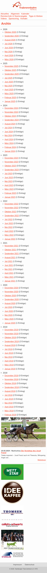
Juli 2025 (8, 78)
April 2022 (9, 231)
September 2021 (12, 254)
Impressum (17, 565)
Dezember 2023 (11, 158)
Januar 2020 (10, 323)
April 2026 (9, 56)
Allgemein (15, 14)
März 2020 (9, 319)
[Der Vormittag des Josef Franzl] (23, 446)
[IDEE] (12, 503)
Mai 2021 (9, 269)
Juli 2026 (8, 44)
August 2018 (10, 391)
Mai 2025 (9, 86)
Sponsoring (14, 18)
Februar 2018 (10, 415)
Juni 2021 (9, 265)
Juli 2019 (8, 349)
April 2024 (9, 139)
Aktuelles (5, 14)
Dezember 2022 (11, 204)
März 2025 (9, 94)
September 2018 (12, 387)
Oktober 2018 (10, 383)
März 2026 (9, 59)
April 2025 (9, 90)
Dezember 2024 (11, 108)
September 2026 (12, 36)
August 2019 (10, 345)
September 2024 (12, 120)
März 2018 (9, 411)
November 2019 (11, 334)
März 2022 (9, 235)
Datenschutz (29, 565)
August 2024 (10, 124)
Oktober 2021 (10, 250)
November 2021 (11, 246)
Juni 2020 (9, 311)
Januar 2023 (10, 197)
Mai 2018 (9, 403)
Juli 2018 (8, 395)
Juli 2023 (8, 174)
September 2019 (12, 341)
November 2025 (11, 66)
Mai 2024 (9, 136)
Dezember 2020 (11, 288)
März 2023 (9, 189)
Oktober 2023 (10, 166)
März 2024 (9, 143)
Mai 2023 (9, 181)
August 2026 (10, 40)
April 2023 (9, 185)
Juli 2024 (8, 128)
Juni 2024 (9, 132)
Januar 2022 (10, 239)
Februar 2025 (10, 98)
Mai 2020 (9, 315)
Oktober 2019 (10, 338)
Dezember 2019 (11, 330)
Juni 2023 (9, 178)
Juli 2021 (8, 261)
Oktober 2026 (10, 32)
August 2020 (10, 303)
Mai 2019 (9, 357)
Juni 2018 (9, 399)
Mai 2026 (9, 52)
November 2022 (11, 208)
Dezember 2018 (11, 376)
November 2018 (11, 379)
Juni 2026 (9, 48)
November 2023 (11, 162)
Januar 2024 (10, 151)
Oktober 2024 (10, 116)
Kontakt (23, 18)
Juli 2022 (8, 219)
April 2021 (9, 273)
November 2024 (11, 112)
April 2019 (9, 361)
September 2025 (12, 74)
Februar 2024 (10, 147)
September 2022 (12, 216)
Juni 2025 (9, 82)
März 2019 (9, 365)
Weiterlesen (42, 460)
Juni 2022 (9, 223)
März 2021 (9, 277)
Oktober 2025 (10, 70)
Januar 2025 (10, 101)
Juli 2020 (8, 307)
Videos (4, 18)
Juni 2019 (9, 353)
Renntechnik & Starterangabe (14, 16)
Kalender (25, 14)
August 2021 (10, 258)
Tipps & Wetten (36, 16)
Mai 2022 (9, 227)
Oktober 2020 (10, 296)
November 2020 (11, 292)
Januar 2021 (10, 281)
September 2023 (12, 170)
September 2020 (12, 299)
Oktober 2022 (10, 212)
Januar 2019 (10, 369)
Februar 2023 (10, 193)
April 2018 (9, 407)
